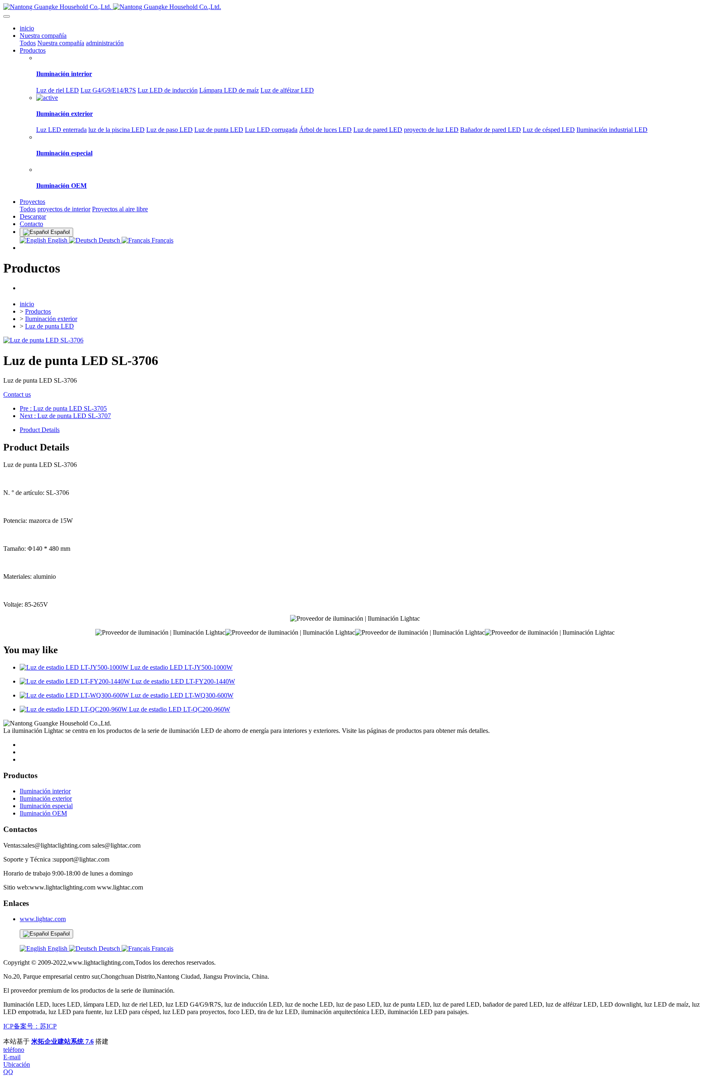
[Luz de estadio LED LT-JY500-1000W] (75, 667)
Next (65, 415)
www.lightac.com (43, 918)
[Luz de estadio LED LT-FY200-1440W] (75, 681)
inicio (27, 28)
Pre (63, 408)
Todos (28, 42)
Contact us (17, 394)
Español (59, 934)
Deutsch (109, 240)
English (57, 240)
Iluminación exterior (51, 318)
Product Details (40, 429)
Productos (38, 311)
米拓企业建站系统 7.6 (62, 1041)
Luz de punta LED (49, 326)
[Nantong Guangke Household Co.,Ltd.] (355, 7)
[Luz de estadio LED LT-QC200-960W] (74, 709)
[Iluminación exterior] (47, 97)
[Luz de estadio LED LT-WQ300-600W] (75, 695)
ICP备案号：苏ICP (30, 1026)
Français (161, 240)
